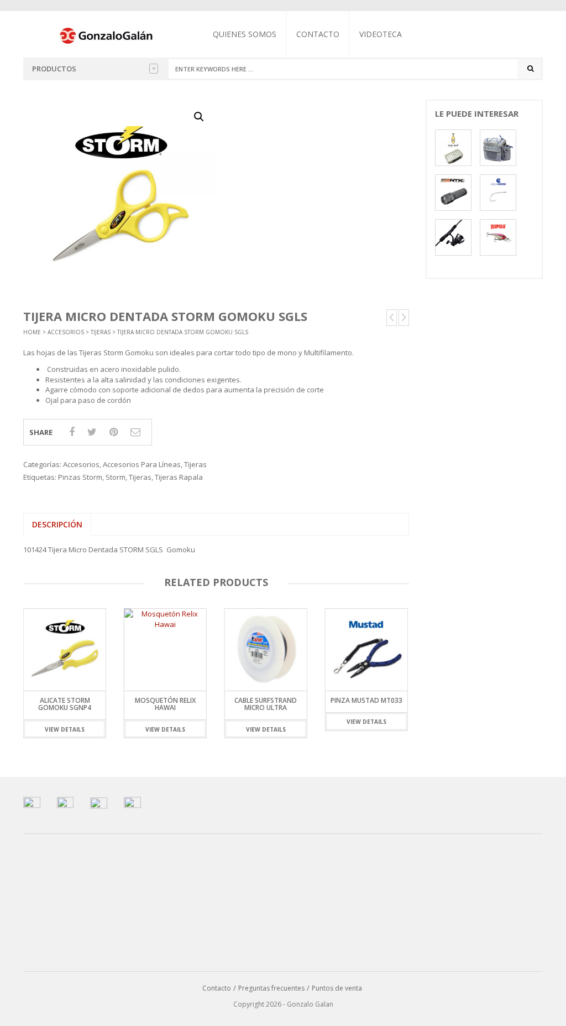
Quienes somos (244, 34)
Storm (115, 477)
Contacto (317, 34)
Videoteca (380, 34)
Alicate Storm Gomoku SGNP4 (64, 704)
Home (32, 332)
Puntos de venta (337, 988)
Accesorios (66, 332)
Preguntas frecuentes (271, 988)
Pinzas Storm (80, 477)
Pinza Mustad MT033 (366, 700)
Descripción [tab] (57, 524)
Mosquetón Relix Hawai (165, 704)
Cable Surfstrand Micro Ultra (265, 704)
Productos (54, 69)
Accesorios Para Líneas (142, 464)
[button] (199, 117)
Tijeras (101, 332)
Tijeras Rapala (179, 477)
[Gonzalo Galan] (106, 35)
